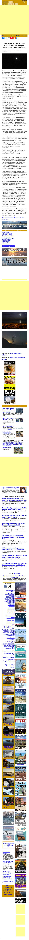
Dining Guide (11, 620)
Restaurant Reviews (11, 635)
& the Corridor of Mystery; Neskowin (8, 747)
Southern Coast (8, 807)
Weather (18, 35)
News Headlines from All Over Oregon (8, 862)
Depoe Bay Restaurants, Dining (9, 630)
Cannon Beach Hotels (10, 596)
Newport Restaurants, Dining (9, 631)
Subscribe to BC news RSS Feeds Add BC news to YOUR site (8, 845)
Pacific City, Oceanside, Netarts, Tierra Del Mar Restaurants (8, 626)
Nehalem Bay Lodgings (7, 234)
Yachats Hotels (12, 606)
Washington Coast (8, 674)
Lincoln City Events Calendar (9, 645)
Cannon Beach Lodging (7, 233)
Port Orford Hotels (11, 610)
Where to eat (17, 217)
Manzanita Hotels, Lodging (7, 235)
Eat (7, 35)
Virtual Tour (5, 219)
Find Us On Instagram (8, 881)
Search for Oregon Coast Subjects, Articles (10, 666)
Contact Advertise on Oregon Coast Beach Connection (14, 576)
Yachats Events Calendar (10, 648)
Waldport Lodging (6, 242)
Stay (3, 35)
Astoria (13, 640)
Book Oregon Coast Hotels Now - (8, 890)
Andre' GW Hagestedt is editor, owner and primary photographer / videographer (11, 488)
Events (12, 35)
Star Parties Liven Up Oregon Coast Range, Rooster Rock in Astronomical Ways (13, 537)
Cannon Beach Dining (10, 622)
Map (23, 217)
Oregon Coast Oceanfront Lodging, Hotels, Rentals (8, 873)
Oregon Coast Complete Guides (9, 660)
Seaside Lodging (5, 232)
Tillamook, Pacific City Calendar (8, 644)
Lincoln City (7, 746)
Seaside (13, 621)
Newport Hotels (12, 604)
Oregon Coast (16, 573)
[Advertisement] (14, 20)
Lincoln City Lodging (6, 239)
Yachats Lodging (5, 244)
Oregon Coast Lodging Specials (8, 246)
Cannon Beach (8, 703)
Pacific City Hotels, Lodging (8, 238)
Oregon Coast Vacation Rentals (8, 245)
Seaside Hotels (12, 595)
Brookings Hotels (11, 612)
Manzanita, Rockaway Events (9, 643)
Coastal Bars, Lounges (8, 657)
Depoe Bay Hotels (11, 603)
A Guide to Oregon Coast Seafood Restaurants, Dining (7, 878)
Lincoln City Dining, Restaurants (8, 629)
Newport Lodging (5, 241)
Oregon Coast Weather (9, 650)
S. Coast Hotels (10, 593)
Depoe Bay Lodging (6, 240)
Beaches (25, 35)
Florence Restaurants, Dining (9, 634)
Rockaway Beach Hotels (10, 599)
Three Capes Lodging (6, 237)
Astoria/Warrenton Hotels (10, 594)
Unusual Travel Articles (6, 852)
